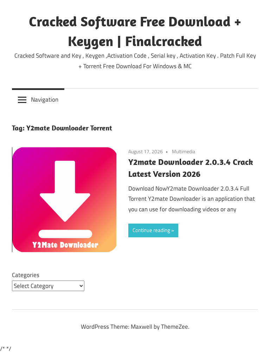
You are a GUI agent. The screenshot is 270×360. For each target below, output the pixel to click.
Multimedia (183, 151)
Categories (25, 274)
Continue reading (151, 230)
